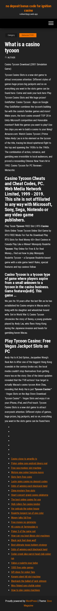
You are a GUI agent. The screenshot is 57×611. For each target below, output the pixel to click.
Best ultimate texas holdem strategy (29, 544)
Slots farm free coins (21, 476)
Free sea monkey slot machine (26, 467)
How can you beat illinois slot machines (30, 535)
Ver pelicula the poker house (25, 508)
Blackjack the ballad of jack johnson (28, 581)
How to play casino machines (25, 590)
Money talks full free (21, 517)
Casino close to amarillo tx (24, 458)
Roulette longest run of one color (27, 513)
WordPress (31, 601)
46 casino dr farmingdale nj (24, 526)
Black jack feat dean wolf (23, 540)
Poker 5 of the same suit (23, 531)
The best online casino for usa (26, 499)
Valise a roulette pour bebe (24, 562)
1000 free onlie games (22, 567)
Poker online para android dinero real (29, 463)
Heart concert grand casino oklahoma (29, 494)
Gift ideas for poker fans (23, 572)
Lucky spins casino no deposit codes (29, 481)
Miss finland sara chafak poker (26, 585)
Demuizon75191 (28, 35)
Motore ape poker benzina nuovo (27, 472)
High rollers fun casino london (25, 504)
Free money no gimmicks (23, 522)
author (11, 57)
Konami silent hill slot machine (26, 576)
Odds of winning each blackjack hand (29, 486)
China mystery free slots (23, 490)
